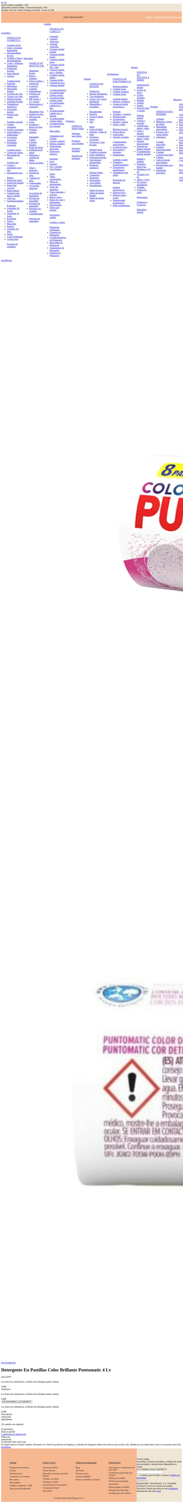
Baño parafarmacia (121, 205)
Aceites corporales (15, 129)
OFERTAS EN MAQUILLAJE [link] (36, 64)
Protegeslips (94, 180)
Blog (78, 1467)
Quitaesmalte (35, 183)
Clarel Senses (49, 1470)
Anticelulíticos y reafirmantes (14, 133)
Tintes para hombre (54, 208)
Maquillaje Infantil (141, 210)
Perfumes (70, 121)
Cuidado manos (14, 150)
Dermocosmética (120, 86)
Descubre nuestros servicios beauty (55, 1474)
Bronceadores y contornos (36, 105)
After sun (11, 198)
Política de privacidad (118, 1481)
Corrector (33, 86)
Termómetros (119, 119)
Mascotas (177, 99)
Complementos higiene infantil (143, 152)
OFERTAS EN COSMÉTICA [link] (14, 39)
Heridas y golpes (120, 122)
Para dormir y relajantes (119, 151)
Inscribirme (142, 1481)
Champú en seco (57, 83)
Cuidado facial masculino (163, 148)
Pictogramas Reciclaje (119, 1490)
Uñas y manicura (33, 169)
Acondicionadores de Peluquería (58, 238)
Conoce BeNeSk (83, 1476)
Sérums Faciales (14, 99)
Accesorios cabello (55, 216)
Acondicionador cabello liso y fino (57, 105)
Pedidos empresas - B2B (21, 1485)
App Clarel (47, 1491)
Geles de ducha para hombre (163, 161)
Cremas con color (15, 96)
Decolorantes (55, 205)
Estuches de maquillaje (34, 219)
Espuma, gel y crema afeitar (162, 133)
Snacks (140, 105)
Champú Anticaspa (54, 40)
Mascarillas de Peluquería (56, 243)
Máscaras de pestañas (34, 118)
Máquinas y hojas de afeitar (164, 122)
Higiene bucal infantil (143, 142)
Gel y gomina (56, 166)
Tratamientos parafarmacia (118, 168)
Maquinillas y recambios (95, 105)
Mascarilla (11, 224)
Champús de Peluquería (55, 233)
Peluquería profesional (55, 228)
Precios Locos (82, 1473)
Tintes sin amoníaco (54, 188)
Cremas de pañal (141, 191)
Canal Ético (114, 1484)
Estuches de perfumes (77, 157)
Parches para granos (12, 115)
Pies (91, 122)
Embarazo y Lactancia (142, 203)
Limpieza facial (14, 45)
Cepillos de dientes (98, 152)
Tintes (52, 174)
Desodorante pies (14, 173)
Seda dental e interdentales (95, 161)
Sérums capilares (57, 143)
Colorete (33, 89)
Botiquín (117, 111)
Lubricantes (118, 134)
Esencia (10, 226)
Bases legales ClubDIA (119, 1487)
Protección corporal (11, 186)
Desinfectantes (119, 117)
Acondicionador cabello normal (57, 94)
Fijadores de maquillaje (34, 95)
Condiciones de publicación (13, 1434)
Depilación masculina (161, 171)
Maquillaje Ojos (36, 111)
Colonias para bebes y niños (143, 137)
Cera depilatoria (96, 96)
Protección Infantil (15, 183)
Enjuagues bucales (97, 157)
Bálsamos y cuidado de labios (34, 158)
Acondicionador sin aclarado (57, 124)
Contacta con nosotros (20, 1476)
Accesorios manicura (34, 187)
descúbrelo (6, 1447)
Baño (91, 127)
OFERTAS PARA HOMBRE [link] (164, 112)
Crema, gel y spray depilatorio (98, 100)
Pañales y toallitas (141, 160)
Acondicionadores (58, 90)
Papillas (140, 100)
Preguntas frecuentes (19, 1467)
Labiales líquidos (33, 143)
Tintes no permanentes (55, 183)
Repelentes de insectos (119, 181)
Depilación (94, 91)
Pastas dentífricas (97, 155)
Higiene (87, 79)
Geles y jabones (140, 132)
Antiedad (11, 83)
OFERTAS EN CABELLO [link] (56, 30)
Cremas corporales (11, 125)
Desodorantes (95, 111)
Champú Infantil (57, 85)
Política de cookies (117, 1478)
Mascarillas (55, 131)
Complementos (36, 214)
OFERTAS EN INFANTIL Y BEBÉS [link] (143, 76)
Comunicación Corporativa (55, 1485)
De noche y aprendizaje (142, 183)
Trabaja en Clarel (50, 1482)
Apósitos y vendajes (122, 114)
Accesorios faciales (12, 110)
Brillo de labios (36, 147)
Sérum (10, 234)
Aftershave (161, 137)
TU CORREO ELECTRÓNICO (152, 1469)
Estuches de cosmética (12, 245)
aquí (159, 1491)
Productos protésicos (94, 166)
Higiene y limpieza (121, 101)
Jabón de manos (96, 190)
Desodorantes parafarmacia (119, 201)
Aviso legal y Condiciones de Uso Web (122, 1468)
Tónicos (10, 76)
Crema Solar (12, 239)
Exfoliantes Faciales (12, 69)
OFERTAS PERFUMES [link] (78, 127)
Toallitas (141, 187)
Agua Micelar (13, 73)
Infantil (134, 67)
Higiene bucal (95, 149)
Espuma (53, 164)
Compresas (94, 175)
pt (5, 2)
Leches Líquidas (141, 96)
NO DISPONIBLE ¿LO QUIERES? (16, 1402)
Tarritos (140, 103)
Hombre (154, 107)
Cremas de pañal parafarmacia (120, 105)
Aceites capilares (57, 141)
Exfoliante (11, 218)
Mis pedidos (15, 1482)
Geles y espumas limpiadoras (14, 49)
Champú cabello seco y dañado (57, 71)
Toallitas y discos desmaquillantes (14, 59)
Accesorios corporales (12, 138)
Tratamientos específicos (12, 105)
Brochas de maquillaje (34, 199)
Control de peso (120, 147)
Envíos (13, 1470)
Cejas (32, 122)
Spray (92, 119)
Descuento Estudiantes (20, 1488)
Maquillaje (28, 58)
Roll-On (93, 114)
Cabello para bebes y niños (143, 127)
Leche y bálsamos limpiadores (15, 64)
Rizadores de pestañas (35, 209)
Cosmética (6, 33)
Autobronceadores (15, 201)
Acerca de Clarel (50, 1467)
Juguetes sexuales (121, 137)
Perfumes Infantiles (76, 149)
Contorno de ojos (15, 94)
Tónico (10, 221)
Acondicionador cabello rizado (57, 99)
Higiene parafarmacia (118, 188)
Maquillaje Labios (34, 138)
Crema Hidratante (15, 236)
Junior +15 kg (143, 179)
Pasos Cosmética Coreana (88, 1479)
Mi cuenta (14, 1479)
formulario (173, 1488)
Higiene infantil (140, 116)
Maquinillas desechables (161, 128)
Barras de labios (36, 163)
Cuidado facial (13, 81)
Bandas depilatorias (98, 94)
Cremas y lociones (141, 121)
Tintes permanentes (55, 177)
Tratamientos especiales (55, 147)
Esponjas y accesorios (94, 138)
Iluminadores (35, 91)
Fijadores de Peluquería (55, 254)
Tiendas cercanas (51, 1479)
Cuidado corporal (15, 122)
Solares (10, 178)
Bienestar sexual (120, 129)
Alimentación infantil (143, 86)
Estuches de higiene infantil (143, 147)
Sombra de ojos (36, 114)
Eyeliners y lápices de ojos (35, 125)
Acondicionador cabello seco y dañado (57, 113)
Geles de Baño (96, 129)
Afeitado (160, 119)
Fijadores (54, 159)
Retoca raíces (56, 197)
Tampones (94, 178)
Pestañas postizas (33, 130)
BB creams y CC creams (35, 100)
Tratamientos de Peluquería (57, 249)
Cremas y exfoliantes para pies (14, 168)
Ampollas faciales (15, 101)
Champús (54, 36)
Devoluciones (16, 1473)
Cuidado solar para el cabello (13, 194)
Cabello (47, 24)
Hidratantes (12, 86)
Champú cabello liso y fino (57, 66)
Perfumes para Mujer (77, 134)
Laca (52, 161)
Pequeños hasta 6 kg (142, 165)
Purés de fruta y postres (143, 109)
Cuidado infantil (120, 99)
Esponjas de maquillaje (34, 204)
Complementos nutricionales (119, 143)
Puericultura (142, 197)
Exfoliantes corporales (12, 143)
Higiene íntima (96, 172)
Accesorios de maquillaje (35, 194)
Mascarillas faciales (12, 90)
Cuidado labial (119, 94)
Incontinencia (95, 185)
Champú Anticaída (54, 45)
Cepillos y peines (57, 222)
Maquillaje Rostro (34, 72)
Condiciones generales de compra (120, 1474)
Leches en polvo (141, 91)
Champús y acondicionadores (121, 163)
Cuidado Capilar (120, 160)
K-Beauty (11, 206)
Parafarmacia (113, 74)
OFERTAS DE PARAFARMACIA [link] (122, 80)
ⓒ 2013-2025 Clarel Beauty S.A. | (69, 1498)
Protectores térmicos (55, 152)
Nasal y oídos (119, 124)
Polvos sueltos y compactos (36, 82)
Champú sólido (56, 80)
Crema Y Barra (96, 117)
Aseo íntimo (95, 183)
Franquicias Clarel (51, 1488)
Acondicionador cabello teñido (57, 119)
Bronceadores (13, 190)
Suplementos (118, 155)
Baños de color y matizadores (57, 201)
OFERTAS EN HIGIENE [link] (96, 85)
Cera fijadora (55, 169)
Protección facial (14, 180)
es (2, 2)
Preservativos (119, 132)
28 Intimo (80, 1470)
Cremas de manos (15, 152)
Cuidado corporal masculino (164, 153)
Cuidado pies (13, 162)
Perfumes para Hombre (78, 142)
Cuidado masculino (160, 143)
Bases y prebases (33, 77)
